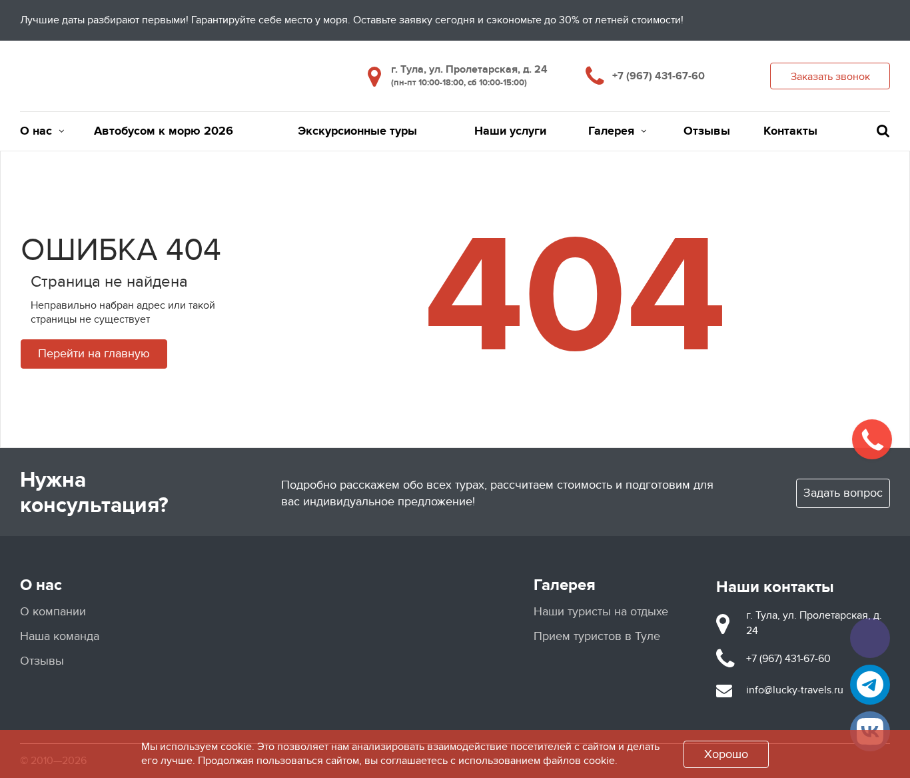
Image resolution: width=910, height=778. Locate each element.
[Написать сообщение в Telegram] (870, 685)
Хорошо (726, 754)
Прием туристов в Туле (597, 636)
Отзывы (706, 131)
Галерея (611, 131)
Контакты (790, 131)
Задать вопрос (843, 493)
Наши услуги (510, 131)
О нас (36, 131)
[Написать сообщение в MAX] (870, 638)
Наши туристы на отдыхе (601, 612)
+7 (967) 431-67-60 (658, 76)
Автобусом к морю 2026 (163, 131)
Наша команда (59, 636)
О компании (53, 612)
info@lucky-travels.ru (794, 690)
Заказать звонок (830, 76)
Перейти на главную (94, 354)
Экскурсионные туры (357, 131)
